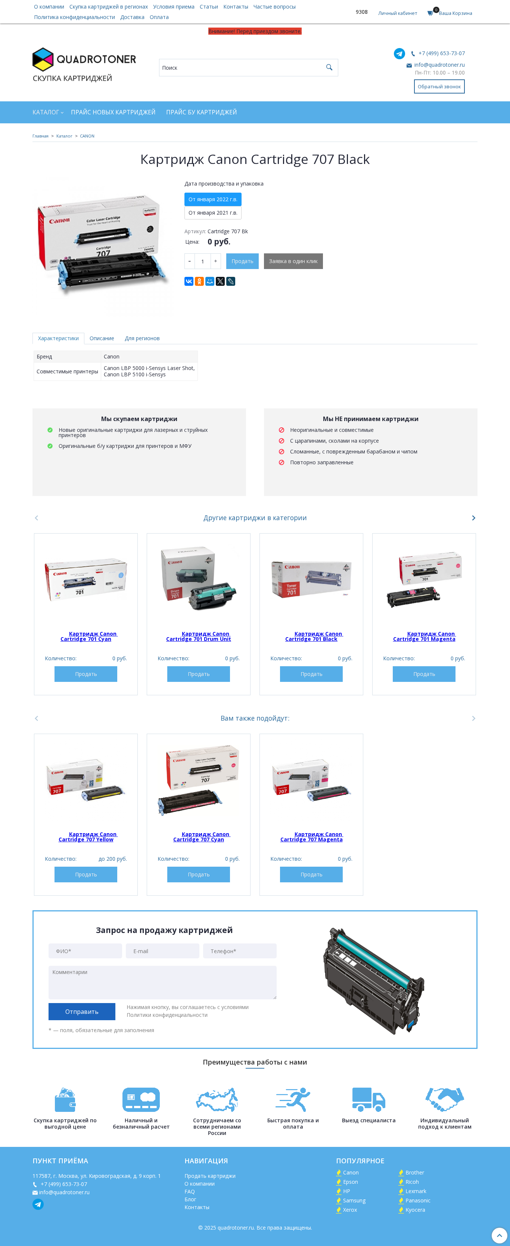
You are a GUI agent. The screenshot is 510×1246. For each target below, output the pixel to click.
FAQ (189, 1191)
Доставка (132, 16)
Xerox (350, 1209)
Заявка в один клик (293, 261)
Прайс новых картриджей (113, 112)
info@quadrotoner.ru (439, 64)
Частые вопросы (275, 6)
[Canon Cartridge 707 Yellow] (86, 780)
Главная (40, 136)
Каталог (45, 112)
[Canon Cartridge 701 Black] (311, 580)
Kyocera (415, 1209)
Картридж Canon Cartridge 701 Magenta (424, 636)
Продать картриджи (210, 1175)
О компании (49, 6)
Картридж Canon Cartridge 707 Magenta (311, 837)
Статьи (209, 6)
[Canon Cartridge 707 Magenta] (311, 780)
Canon (351, 1172)
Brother (414, 1172)
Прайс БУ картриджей (201, 112)
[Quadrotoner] (84, 63)
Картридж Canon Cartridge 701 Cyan (89, 636)
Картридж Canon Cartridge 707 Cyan (202, 837)
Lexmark (415, 1191)
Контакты (235, 6)
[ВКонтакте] (188, 281)
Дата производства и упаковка (224, 183)
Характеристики (58, 338)
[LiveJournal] (230, 281)
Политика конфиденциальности (74, 16)
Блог (190, 1199)
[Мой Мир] (209, 281)
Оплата (159, 16)
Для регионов (142, 338)
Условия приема (174, 6)
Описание (102, 338)
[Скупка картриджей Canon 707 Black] (103, 246)
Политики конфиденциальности (167, 1014)
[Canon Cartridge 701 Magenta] (424, 580)
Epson (350, 1181)
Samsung (354, 1200)
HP (346, 1191)
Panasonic (417, 1200)
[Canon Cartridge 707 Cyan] (199, 780)
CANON (87, 136)
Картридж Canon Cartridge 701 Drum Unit (198, 636)
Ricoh (412, 1181)
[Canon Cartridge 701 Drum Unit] (199, 580)
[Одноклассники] (199, 281)
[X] (220, 281)
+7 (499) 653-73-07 (441, 53)
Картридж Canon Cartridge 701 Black (314, 636)
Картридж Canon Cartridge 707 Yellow (88, 837)
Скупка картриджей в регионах (108, 6)
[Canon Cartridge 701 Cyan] (86, 580)
